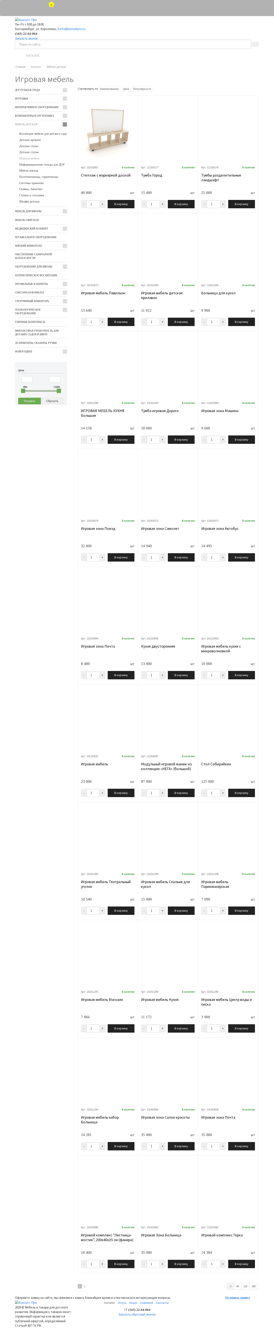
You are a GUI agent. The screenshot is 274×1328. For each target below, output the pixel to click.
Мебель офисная (27, 220)
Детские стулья (29, 152)
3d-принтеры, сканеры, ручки (36, 342)
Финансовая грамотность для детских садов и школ (37, 332)
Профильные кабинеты (31, 284)
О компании (199, 55)
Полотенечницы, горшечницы (38, 176)
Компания (146, 1303)
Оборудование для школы (33, 266)
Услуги (68, 55)
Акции (133, 1303)
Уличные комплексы (30, 321)
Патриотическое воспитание (36, 275)
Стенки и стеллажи (31, 195)
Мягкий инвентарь (28, 245)
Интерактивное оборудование (37, 107)
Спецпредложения (111, 55)
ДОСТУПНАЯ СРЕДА (27, 90)
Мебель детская (26, 124)
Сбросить (52, 401)
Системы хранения (31, 183)
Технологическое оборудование (28, 311)
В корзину (121, 204)
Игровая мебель (29, 158)
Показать (29, 401)
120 (245, 1286)
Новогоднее (23, 351)
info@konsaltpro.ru (72, 29)
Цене (126, 89)
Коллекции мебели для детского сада (43, 133)
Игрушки (21, 98)
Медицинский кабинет (31, 228)
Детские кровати (30, 140)
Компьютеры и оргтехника (34, 115)
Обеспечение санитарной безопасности (33, 256)
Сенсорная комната (29, 292)
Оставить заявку (237, 1297)
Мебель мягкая (28, 170)
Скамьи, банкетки (30, 189)
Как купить (158, 55)
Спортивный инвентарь (32, 301)
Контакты (240, 55)
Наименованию (109, 89)
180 (254, 1286)
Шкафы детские (29, 201)
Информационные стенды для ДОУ (42, 164)
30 (230, 1286)
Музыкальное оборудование (36, 237)
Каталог (33, 55)
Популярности (142, 89)
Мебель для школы (28, 211)
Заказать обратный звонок (137, 1314)
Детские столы (28, 146)
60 (237, 1286)
